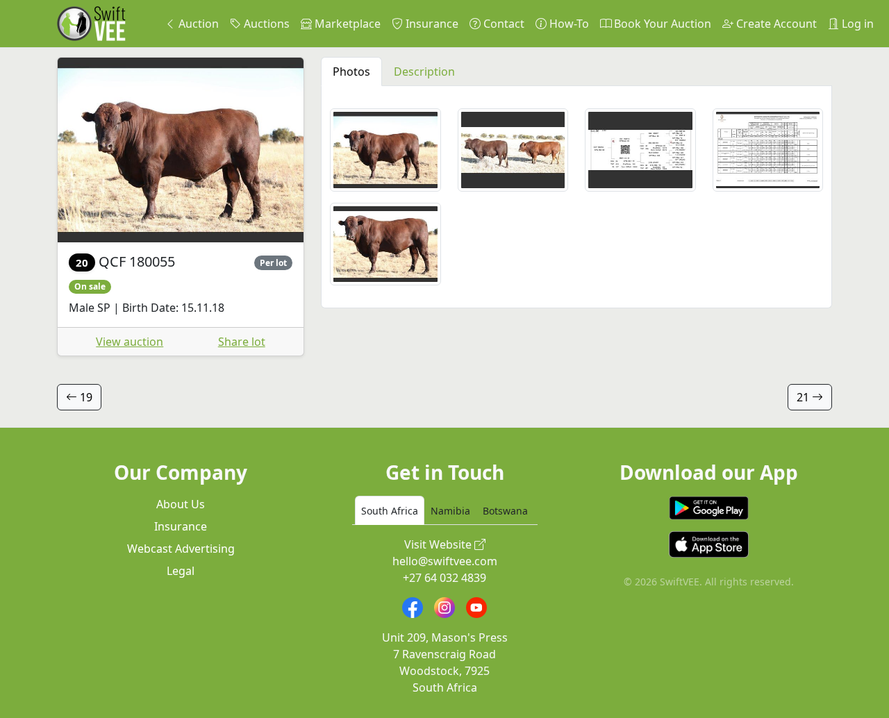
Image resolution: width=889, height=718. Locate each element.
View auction (129, 341)
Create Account (775, 23)
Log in (856, 23)
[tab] (389, 510)
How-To (568, 23)
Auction (197, 23)
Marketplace (346, 23)
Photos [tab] (351, 71)
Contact (502, 23)
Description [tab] (424, 71)
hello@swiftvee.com (444, 561)
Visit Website (439, 544)
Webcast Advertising (181, 548)
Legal (180, 570)
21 (804, 397)
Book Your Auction (661, 23)
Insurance (430, 23)
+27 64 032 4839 (444, 577)
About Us (180, 504)
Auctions (265, 23)
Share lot (241, 341)
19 (84, 397)
